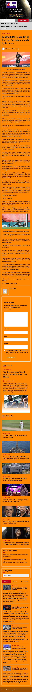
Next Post (6, 365)
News (3, 33)
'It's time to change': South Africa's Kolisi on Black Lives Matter (15, 374)
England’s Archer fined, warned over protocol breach (15, 436)
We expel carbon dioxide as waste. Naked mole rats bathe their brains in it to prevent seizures (20, 670)
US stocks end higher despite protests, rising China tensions (19, 647)
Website (6, 343)
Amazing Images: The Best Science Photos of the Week (20, 608)
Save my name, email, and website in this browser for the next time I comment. (17, 352)
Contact (16, 690)
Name (6, 329)
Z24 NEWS (16, 9)
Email (6, 336)
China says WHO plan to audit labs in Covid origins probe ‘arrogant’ (15, 479)
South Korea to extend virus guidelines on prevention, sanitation (15, 500)
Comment (7, 310)
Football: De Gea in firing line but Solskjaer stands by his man (15, 40)
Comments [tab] (25, 581)
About (7, 690)
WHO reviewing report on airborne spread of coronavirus (20, 628)
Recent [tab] (15, 581)
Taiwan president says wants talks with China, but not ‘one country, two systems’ (16, 543)
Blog (11, 690)
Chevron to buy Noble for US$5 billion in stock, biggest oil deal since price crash (16, 457)
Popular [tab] (7, 581)
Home (2, 690)
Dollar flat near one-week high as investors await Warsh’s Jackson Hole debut (19, 588)
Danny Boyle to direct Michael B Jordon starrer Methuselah (16, 522)
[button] (16, 20)
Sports (8, 33)
